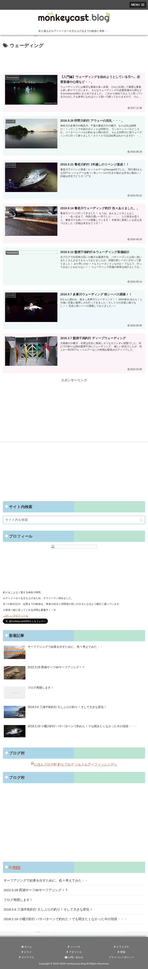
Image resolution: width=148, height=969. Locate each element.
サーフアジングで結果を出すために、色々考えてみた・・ (46, 880)
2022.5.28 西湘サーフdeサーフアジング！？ (36, 890)
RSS (16, 867)
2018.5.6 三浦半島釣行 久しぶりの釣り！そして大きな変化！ (48, 909)
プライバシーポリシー (121, 957)
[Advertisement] (74, 59)
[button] (141, 520)
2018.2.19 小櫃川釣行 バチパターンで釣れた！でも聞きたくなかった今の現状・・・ (65, 919)
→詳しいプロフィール (15, 615)
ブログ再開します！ (18, 900)
